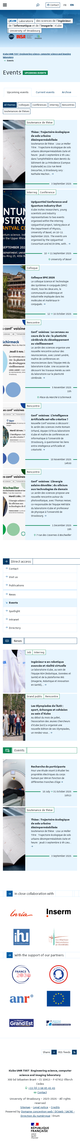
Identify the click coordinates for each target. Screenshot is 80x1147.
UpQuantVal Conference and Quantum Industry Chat (49, 204)
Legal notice (40, 1107)
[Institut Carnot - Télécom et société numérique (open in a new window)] (58, 1023)
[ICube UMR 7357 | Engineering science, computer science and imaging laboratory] (12, 20)
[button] (38, 5)
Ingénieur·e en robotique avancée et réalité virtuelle (48, 664)
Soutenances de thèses (16, 111)
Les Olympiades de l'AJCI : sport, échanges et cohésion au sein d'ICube (49, 710)
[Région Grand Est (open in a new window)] (21, 1023)
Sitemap (25, 1107)
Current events (45, 92)
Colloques (24, 105)
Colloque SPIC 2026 (43, 277)
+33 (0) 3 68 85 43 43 (41, 1088)
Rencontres (68, 105)
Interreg (54, 105)
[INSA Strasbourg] (24, 37)
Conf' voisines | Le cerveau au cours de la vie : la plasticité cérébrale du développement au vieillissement (50, 337)
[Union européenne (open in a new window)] (58, 998)
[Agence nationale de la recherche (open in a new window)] (21, 998)
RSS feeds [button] (64, 1052)
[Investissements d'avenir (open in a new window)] (58, 974)
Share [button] (46, 1052)
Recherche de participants (48, 766)
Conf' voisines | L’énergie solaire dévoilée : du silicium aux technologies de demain (49, 485)
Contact (54, 5)
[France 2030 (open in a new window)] (21, 974)
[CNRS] (11, 37)
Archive (66, 92)
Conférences (39, 105)
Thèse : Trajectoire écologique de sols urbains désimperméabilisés (50, 136)
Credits (55, 1107)
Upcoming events (17, 92)
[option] (40, 671)
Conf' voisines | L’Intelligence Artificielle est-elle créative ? (49, 417)
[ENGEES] (38, 37)
